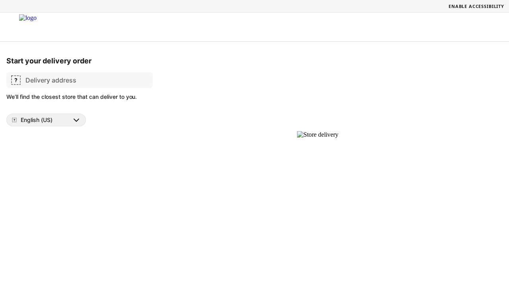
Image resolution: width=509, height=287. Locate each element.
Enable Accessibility (476, 6)
